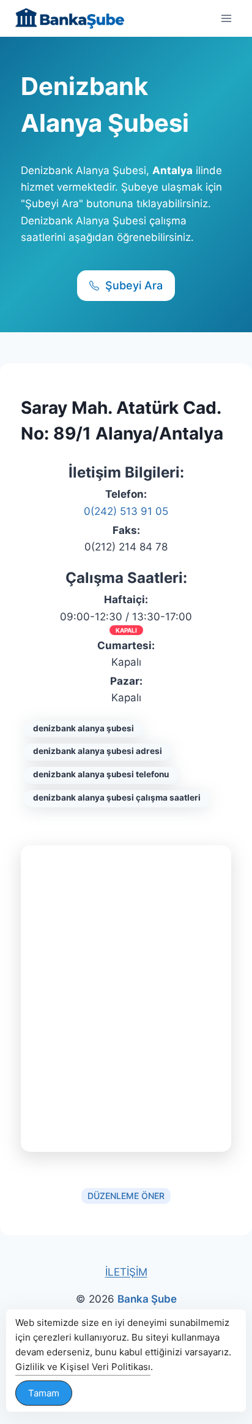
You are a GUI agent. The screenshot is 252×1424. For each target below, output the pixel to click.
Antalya (172, 170)
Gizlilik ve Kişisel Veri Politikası (82, 1367)
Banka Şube (147, 1299)
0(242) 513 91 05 (126, 511)
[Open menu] (226, 18)
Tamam (43, 1393)
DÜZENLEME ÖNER (126, 1195)
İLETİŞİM (126, 1272)
